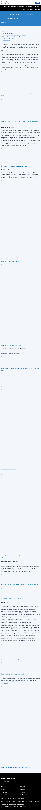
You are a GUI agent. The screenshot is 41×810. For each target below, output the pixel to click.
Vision (22, 14)
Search (37, 2)
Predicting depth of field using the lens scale (16, 35)
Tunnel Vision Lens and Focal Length (11, 36)
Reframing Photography (6, 1)
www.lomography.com (17, 368)
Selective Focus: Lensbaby (9, 38)
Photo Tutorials (15, 14)
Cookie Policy (12, 804)
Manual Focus (6, 31)
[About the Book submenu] (15, 6)
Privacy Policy (22, 806)
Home (5, 6)
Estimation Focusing (8, 33)
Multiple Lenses (6, 40)
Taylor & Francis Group (19, 798)
